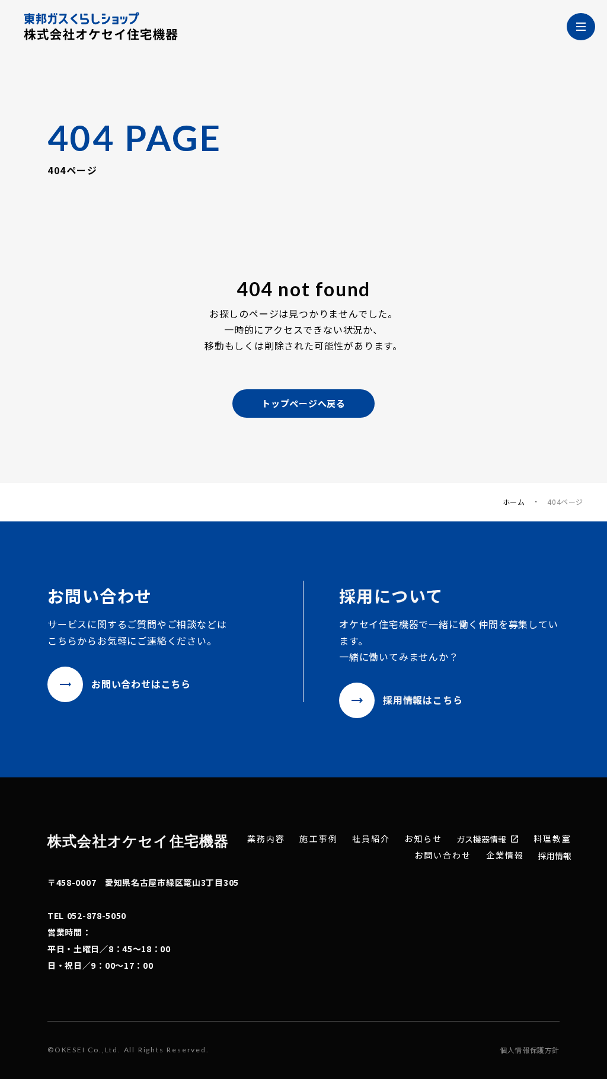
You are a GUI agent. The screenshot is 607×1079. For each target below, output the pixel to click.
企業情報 (505, 855)
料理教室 (552, 838)
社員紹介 (371, 838)
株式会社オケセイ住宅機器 (138, 840)
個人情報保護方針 (530, 1050)
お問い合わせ (443, 855)
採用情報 (554, 856)
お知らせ (423, 838)
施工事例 (318, 838)
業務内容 (266, 838)
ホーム (514, 502)
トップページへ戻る (303, 403)
